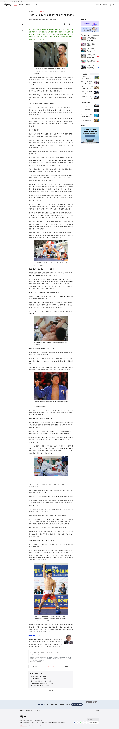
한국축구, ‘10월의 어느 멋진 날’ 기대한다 (41, 681)
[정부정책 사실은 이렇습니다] (90, 29)
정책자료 (28, 5)
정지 (94, 702)
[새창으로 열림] (69, 24)
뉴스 (15, 5)
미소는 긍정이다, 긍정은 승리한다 (39, 678)
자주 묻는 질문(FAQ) (47, 726)
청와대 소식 (97, 4)
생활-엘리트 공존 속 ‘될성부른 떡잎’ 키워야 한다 (42, 683)
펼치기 (50, 690)
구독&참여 (34, 5)
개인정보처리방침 (23, 726)
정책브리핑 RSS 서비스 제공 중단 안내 (33, 710)
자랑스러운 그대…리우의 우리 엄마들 (40, 686)
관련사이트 (90, 719)
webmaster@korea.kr (60, 722)
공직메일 (104, 4)
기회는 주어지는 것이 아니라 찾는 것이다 (41, 676)
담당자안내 (38, 654)
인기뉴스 (85, 74)
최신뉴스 (94, 74)
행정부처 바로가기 (93, 722)
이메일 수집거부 (38, 726)
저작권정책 (32, 654)
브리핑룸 (21, 5)
